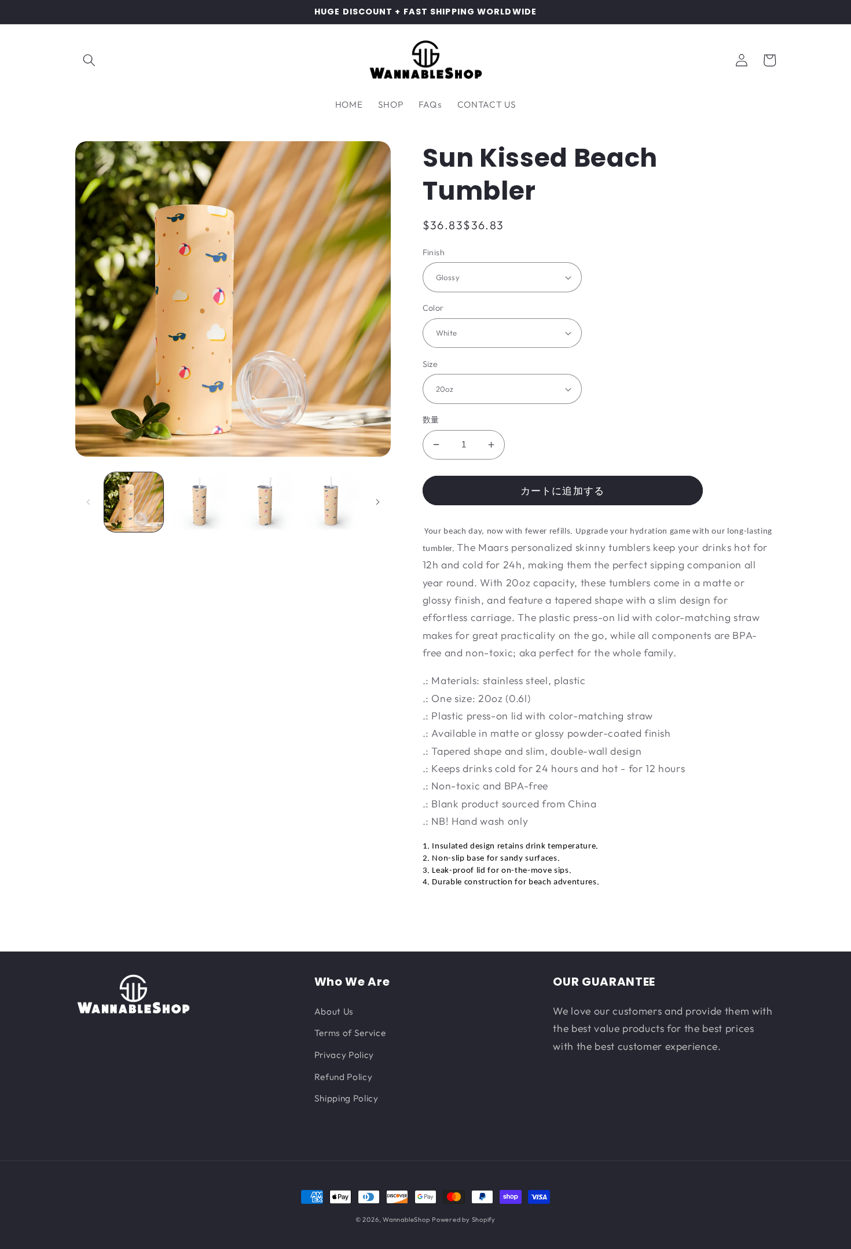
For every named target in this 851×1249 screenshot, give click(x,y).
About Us (334, 1011)
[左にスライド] (88, 502)
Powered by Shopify (464, 1219)
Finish (434, 252)
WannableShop (406, 1219)
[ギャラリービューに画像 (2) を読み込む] (199, 502)
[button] (89, 60)
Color (433, 308)
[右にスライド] (378, 502)
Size (430, 364)
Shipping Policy (346, 1098)
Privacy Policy (344, 1054)
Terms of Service (350, 1032)
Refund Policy (343, 1076)
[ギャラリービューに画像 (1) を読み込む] (134, 502)
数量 (431, 419)
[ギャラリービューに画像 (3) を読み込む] (265, 502)
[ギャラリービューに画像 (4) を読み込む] (331, 502)
